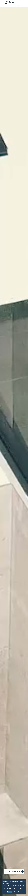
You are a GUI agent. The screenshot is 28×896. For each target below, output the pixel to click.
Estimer (20, 6)
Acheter (8, 6)
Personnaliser (21, 891)
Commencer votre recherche (12, 871)
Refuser (15, 891)
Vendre (14, 6)
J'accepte (9, 891)
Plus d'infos (16, 890)
